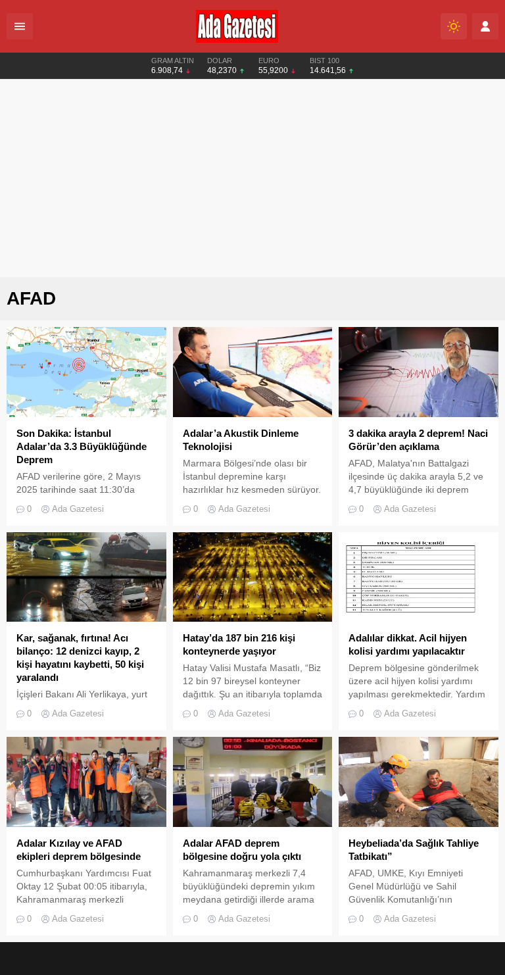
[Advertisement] (252, 178)
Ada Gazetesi (78, 509)
